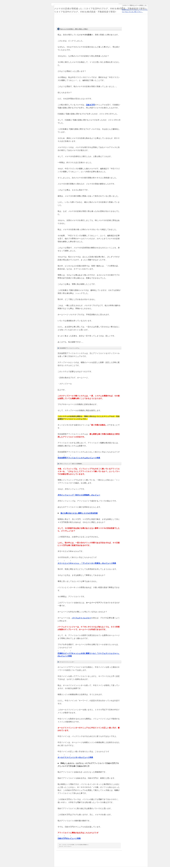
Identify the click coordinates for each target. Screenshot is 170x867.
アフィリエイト (68, 846)
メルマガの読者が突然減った (82, 844)
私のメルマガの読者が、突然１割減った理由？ (74, 29)
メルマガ (64, 844)
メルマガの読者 (70, 844)
